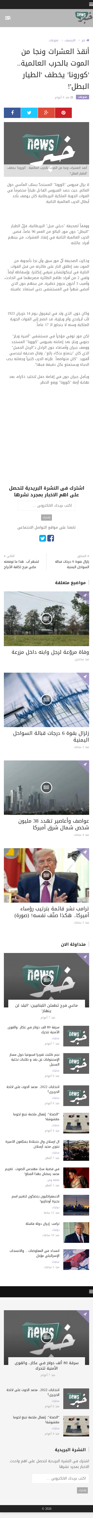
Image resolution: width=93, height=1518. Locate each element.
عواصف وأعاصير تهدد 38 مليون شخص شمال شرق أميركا (53, 824)
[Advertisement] (46, 438)
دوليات (55, 1207)
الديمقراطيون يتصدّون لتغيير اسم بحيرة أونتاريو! (35, 1198)
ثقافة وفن (53, 1180)
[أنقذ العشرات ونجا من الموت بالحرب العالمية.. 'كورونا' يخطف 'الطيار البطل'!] (46, 149)
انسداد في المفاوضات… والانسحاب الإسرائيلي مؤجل (34, 1253)
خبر (84, 40)
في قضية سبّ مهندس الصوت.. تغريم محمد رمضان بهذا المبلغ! (32, 1171)
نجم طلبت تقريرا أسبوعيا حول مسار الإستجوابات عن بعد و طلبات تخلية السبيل (34, 1059)
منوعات (53, 40)
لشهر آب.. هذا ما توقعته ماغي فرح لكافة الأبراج (21, 564)
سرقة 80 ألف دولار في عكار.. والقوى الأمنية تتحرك (33, 1029)
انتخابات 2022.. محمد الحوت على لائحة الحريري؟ (32, 1089)
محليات (55, 1038)
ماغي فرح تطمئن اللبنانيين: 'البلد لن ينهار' (46, 1008)
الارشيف (70, 40)
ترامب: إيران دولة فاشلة (42, 1223)
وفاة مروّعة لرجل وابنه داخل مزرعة (50, 652)
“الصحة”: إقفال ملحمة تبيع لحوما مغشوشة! (36, 1116)
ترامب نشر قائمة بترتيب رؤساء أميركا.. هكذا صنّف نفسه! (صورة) (51, 912)
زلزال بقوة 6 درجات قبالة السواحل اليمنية (72, 564)
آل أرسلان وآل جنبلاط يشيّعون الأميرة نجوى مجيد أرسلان (32, 1144)
